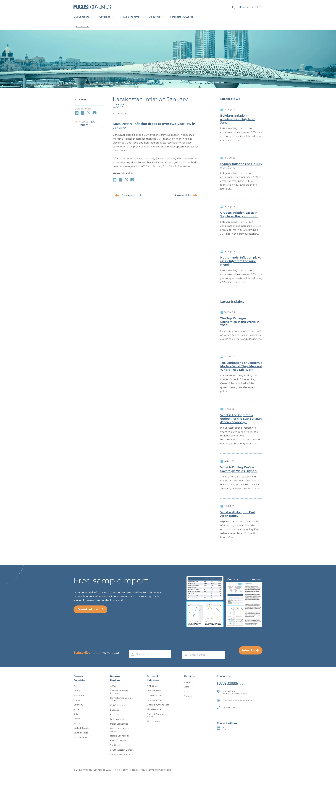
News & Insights (129, 16)
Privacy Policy (120, 770)
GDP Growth (153, 686)
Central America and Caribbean (121, 699)
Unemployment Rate (158, 705)
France (77, 700)
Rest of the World (119, 740)
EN (253, 7)
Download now (88, 609)
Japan (77, 718)
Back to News (82, 26)
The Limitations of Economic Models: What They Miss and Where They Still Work (241, 366)
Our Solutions (82, 16)
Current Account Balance (156, 715)
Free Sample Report (87, 123)
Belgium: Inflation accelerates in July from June (237, 119)
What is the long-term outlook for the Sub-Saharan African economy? (241, 418)
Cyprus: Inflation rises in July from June (241, 165)
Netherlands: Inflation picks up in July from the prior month (240, 261)
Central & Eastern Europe (119, 692)
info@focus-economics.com (237, 700)
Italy (76, 714)
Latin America (117, 719)
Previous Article (132, 195)
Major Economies (119, 724)
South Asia (115, 745)
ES (261, 7)
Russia (77, 723)
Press (186, 691)
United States (81, 733)
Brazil (76, 686)
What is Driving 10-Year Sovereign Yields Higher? (238, 469)
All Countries (80, 737)
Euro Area (79, 695)
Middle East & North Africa (120, 729)
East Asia (114, 710)
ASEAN (113, 686)
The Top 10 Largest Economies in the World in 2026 (239, 322)
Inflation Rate (154, 690)
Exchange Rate (155, 700)
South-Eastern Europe (122, 750)
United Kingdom (82, 728)
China (77, 690)
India (76, 709)
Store (186, 687)
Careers (187, 696)
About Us (154, 16)
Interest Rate (154, 695)
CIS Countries (117, 705)
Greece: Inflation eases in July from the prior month (239, 214)
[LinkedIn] (218, 728)
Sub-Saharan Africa (120, 754)
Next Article (183, 195)
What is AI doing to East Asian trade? (237, 514)
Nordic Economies (119, 736)
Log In (245, 7)
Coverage (105, 16)
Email (185, 648)
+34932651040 (230, 707)
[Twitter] (224, 728)
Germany (78, 705)
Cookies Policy (137, 770)
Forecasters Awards (181, 16)
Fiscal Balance (154, 709)
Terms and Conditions (159, 770)
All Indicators (153, 721)
